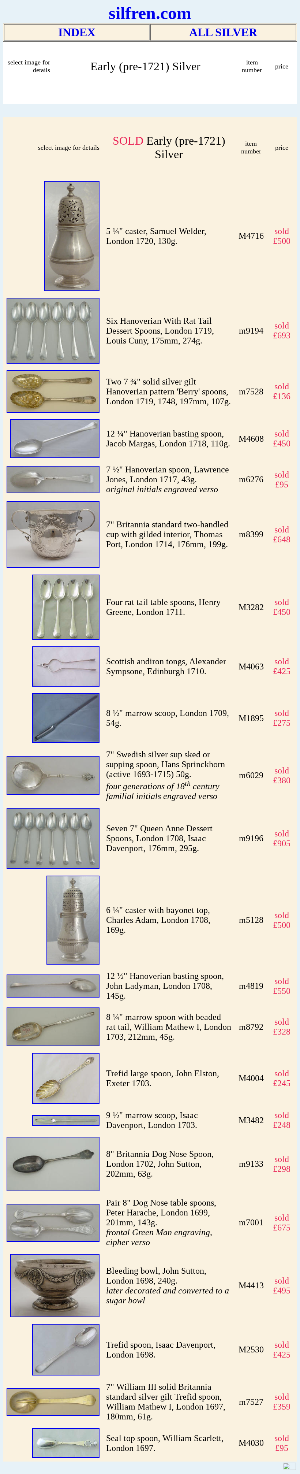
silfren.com (150, 13)
